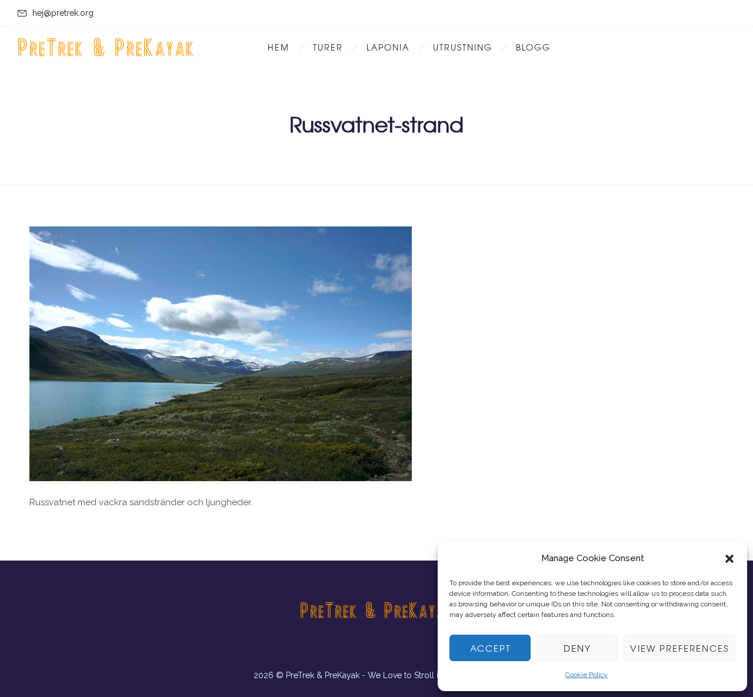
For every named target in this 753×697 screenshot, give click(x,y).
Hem (278, 47)
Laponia (387, 47)
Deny (577, 648)
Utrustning (462, 47)
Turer (328, 47)
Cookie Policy (586, 675)
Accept (490, 648)
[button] (729, 559)
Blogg (533, 47)
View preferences (679, 648)
